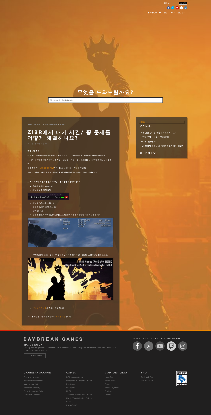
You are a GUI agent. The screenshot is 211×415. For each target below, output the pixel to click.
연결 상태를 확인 (47, 168)
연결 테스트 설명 (39, 308)
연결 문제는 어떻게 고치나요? (155, 137)
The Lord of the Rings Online (79, 394)
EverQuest (70, 384)
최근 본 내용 (146, 152)
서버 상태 (153, 12)
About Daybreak (112, 387)
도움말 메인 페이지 (34, 124)
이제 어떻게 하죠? (150, 141)
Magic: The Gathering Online (79, 398)
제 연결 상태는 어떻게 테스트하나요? (159, 132)
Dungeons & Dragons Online (79, 380)
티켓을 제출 (60, 316)
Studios (108, 391)
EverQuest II (71, 387)
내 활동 (164, 12)
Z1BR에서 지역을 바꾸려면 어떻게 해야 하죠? (162, 146)
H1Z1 (68, 391)
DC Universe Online (74, 377)
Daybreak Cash (147, 377)
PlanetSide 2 (71, 405)
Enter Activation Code (33, 391)
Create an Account (32, 377)
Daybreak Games (37, 8)
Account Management (33, 380)
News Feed (109, 377)
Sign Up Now (35, 356)
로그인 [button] (183, 3)
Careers (108, 394)
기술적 (62, 124)
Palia (68, 401)
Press (107, 384)
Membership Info (31, 384)
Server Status (110, 380)
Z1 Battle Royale (51, 124)
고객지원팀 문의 (178, 12)
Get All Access (147, 380)
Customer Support (32, 394)
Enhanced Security (32, 387)
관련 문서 (145, 125)
